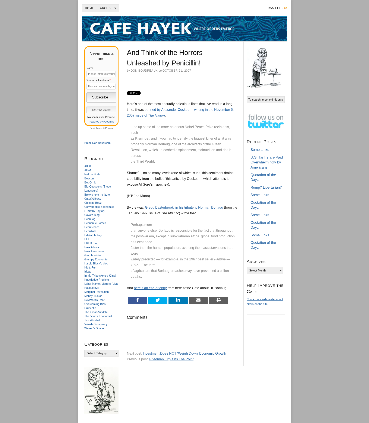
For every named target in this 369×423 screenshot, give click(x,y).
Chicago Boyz (93, 202)
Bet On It (90, 182)
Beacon (89, 178)
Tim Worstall (92, 320)
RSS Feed (276, 8)
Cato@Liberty (92, 198)
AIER (87, 166)
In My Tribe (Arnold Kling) (100, 275)
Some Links (259, 150)
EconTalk (90, 231)
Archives (108, 8)
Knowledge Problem (96, 279)
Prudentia (90, 308)
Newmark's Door (94, 300)
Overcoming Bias (95, 304)
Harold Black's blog (96, 263)
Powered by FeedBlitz (101, 121)
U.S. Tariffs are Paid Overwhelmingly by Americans (266, 162)
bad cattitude (92, 174)
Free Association (94, 251)
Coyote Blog (92, 215)
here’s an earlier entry (150, 288)
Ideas (87, 271)
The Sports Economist (98, 316)
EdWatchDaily (93, 235)
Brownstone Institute (97, 194)
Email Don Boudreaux (97, 142)
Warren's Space (94, 328)
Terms (99, 128)
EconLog (89, 219)
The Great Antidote (96, 312)
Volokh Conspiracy (95, 324)
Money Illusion (93, 295)
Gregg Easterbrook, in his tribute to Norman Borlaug (184, 207)
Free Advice (91, 247)
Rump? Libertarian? (266, 187)
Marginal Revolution (96, 291)
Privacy (109, 128)
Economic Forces (95, 223)
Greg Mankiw (92, 255)
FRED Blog (91, 243)
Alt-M (87, 170)
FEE (87, 239)
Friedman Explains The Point (171, 359)
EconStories (92, 227)
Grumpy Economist (96, 259)
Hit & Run (90, 267)
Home (89, 8)
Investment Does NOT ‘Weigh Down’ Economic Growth (184, 353)
